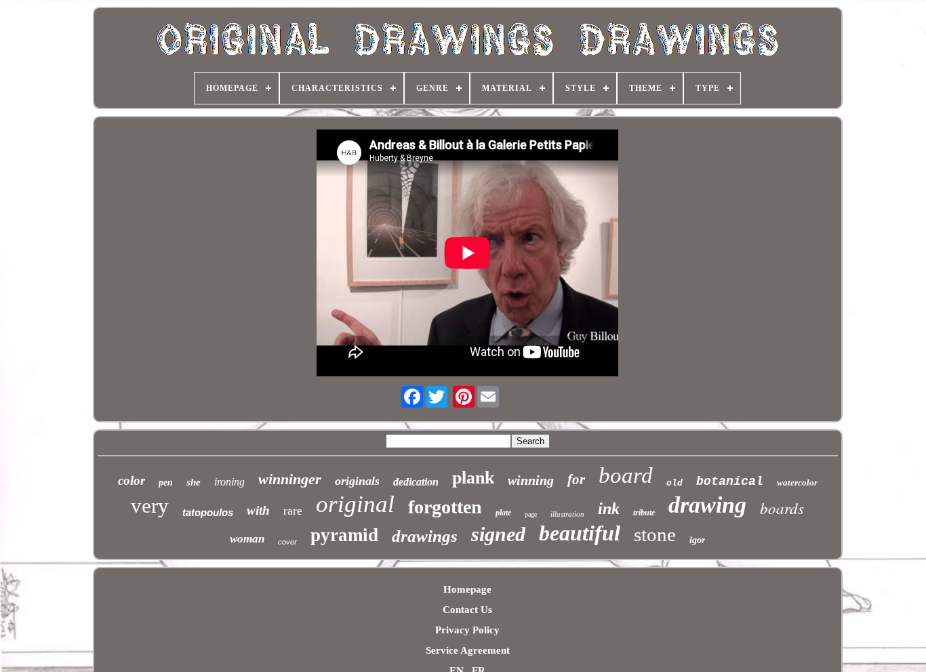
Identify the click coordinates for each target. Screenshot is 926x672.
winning (531, 480)
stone (655, 534)
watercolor (797, 482)
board (626, 475)
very (150, 505)
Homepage (467, 589)
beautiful (579, 533)
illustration (567, 514)
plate (503, 512)
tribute (644, 512)
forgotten (445, 506)
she (193, 482)
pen (166, 482)
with (258, 510)
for (576, 479)
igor (697, 540)
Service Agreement (468, 650)
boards (782, 507)
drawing (707, 504)
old (674, 483)
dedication (416, 482)
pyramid (344, 535)
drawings (425, 536)
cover (287, 542)
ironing (229, 482)
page (531, 514)
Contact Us (467, 609)
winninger (289, 479)
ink (609, 508)
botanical (729, 481)
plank (473, 478)
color (131, 480)
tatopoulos (207, 512)
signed (498, 534)
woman (247, 538)
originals (357, 481)
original (355, 504)
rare (292, 511)
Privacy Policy (467, 630)
